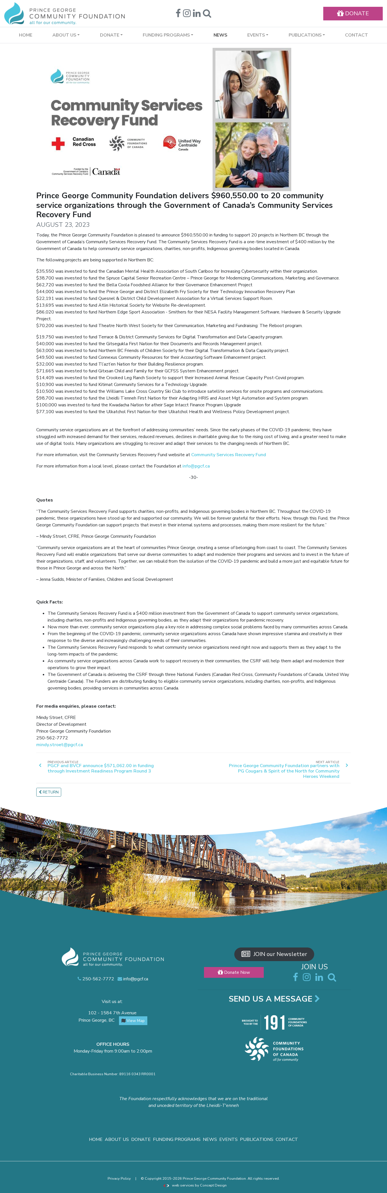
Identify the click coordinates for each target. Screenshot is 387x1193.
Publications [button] (305, 35)
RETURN (50, 792)
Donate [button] (109, 35)
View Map (135, 1020)
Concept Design (213, 1185)
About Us (117, 1139)
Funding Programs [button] (166, 35)
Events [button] (256, 35)
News (220, 35)
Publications (256, 1139)
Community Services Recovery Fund (228, 455)
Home (25, 35)
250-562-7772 (97, 979)
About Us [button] (64, 35)
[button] (207, 15)
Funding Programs (177, 1139)
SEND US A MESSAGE (271, 999)
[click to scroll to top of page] (379, 1185)
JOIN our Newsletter (279, 954)
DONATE (356, 13)
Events (228, 1139)
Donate (141, 1139)
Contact (356, 35)
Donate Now (236, 972)
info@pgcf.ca (196, 466)
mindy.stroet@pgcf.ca (59, 745)
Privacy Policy (119, 1178)
